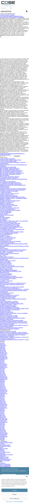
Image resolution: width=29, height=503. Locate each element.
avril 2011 (2, 413)
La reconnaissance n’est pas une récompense (10, 241)
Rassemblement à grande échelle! (8, 228)
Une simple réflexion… (5, 294)
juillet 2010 (2, 424)
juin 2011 (2, 411)
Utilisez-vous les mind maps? (7, 215)
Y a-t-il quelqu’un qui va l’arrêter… (8, 278)
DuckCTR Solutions (5, 331)
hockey (6, 153)
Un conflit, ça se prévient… (6, 267)
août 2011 (2, 409)
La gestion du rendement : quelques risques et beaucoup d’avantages (13, 299)
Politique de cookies (9, 501)
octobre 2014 (3, 366)
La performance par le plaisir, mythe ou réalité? (11, 183)
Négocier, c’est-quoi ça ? (6, 236)
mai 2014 (2, 370)
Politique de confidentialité (18, 501)
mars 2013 (2, 386)
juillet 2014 (2, 368)
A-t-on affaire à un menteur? (6, 230)
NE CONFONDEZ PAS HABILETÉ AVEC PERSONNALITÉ (10, 272)
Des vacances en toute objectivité (8, 181)
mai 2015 (2, 362)
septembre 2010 (3, 422)
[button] (27, 476)
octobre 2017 (3, 355)
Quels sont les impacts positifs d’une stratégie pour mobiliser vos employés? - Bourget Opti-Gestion (14, 334)
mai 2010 (2, 427)
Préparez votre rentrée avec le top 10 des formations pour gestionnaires (13, 165)
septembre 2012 (3, 393)
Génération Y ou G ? (5, 235)
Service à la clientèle (5, 460)
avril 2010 (2, 428)
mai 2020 (2, 343)
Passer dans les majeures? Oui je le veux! (9, 224)
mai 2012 (2, 398)
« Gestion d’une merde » (6, 192)
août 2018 (2, 346)
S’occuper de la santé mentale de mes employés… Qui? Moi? (14, 289)
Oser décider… (3, 219)
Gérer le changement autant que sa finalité (10, 225)
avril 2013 (2, 385)
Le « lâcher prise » (4, 218)
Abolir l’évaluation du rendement (8, 306)
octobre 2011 (3, 406)
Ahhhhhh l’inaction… (5, 186)
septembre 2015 (3, 358)
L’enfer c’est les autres (5, 261)
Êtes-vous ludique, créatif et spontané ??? (9, 168)
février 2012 (3, 401)
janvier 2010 (3, 431)
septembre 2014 (3, 367)
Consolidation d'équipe (5, 446)
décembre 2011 (3, 404)
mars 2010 (2, 429)
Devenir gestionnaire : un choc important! (9, 309)
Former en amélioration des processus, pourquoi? (11, 327)
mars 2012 (2, 400)
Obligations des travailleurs (6, 454)
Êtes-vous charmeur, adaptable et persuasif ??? (11, 171)
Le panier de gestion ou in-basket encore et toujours (12, 266)
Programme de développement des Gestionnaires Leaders (13, 321)
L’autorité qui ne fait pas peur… (7, 242)
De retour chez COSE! (5, 310)
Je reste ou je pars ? (4, 282)
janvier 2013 (3, 388)
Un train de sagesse (4, 279)
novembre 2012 (3, 391)
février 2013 (3, 387)
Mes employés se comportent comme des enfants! (11, 251)
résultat (18, 153)
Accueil (14, 331)
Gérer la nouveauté (4, 187)
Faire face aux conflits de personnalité (9, 316)
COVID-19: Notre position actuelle (8, 161)
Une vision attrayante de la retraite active (9, 207)
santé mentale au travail (5, 459)
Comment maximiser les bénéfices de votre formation (12, 197)
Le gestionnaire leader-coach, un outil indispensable (12, 229)
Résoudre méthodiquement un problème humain (11, 277)
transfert (9, 154)
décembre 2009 (3, 433)
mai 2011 (2, 412)
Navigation (6, 11)
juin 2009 (2, 439)
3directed (2, 332)
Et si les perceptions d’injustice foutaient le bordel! (12, 231)
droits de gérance (4, 448)
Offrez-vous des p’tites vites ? (7, 257)
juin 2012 (2, 397)
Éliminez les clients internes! (6, 319)
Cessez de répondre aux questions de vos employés (12, 286)
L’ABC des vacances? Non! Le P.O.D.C (9, 193)
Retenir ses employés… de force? (8, 260)
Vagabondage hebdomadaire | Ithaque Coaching (11, 339)
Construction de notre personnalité (8, 167)
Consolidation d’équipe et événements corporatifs (11, 320)
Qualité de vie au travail (5, 240)
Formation (12, 14)
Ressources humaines (5, 217)
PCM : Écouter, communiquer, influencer (9, 176)
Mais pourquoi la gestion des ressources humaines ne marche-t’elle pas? (14, 246)
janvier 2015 (3, 363)
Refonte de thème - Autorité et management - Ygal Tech (13, 337)
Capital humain (3, 441)
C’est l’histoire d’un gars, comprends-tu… (10, 288)
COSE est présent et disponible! (7, 158)
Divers (1, 447)
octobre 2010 (3, 421)
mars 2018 (2, 349)
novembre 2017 (3, 354)
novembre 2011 (3, 405)
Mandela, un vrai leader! (5, 203)
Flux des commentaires (5, 465)
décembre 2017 (3, 352)
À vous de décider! (4, 245)
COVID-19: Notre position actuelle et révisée (10, 160)
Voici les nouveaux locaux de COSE (8, 315)
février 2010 (3, 430)
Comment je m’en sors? (5, 264)
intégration (10, 153)
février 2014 (3, 374)
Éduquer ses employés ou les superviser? (9, 253)
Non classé (2, 453)
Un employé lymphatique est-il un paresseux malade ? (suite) (14, 308)
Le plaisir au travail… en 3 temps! (8, 276)
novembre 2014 (3, 364)
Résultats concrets (4, 458)
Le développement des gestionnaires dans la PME (11, 303)
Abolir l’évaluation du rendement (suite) (9, 302)
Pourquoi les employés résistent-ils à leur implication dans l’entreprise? (13, 179)
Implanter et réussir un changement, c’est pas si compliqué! (14, 313)
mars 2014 (2, 373)
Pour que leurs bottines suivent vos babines (10, 210)
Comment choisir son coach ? (7, 194)
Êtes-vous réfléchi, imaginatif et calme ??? (10, 169)
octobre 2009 (3, 435)
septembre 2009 (3, 436)
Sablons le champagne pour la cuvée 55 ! (9, 295)
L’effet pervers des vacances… (7, 292)
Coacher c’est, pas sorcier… (6, 239)
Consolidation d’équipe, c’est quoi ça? (9, 177)
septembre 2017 (3, 356)
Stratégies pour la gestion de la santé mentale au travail (13, 185)
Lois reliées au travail (5, 452)
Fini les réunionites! (4, 175)
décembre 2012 (3, 389)
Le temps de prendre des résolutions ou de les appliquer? (13, 249)
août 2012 (2, 394)
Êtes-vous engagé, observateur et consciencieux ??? (12, 173)
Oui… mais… (3, 255)
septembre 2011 (3, 407)
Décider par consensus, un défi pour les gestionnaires (12, 189)
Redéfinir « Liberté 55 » (5, 199)
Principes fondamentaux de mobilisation (9, 307)
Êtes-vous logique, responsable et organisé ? (10, 174)
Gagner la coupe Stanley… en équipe (9, 301)
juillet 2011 (2, 410)
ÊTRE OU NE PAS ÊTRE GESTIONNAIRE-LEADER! (14, 243)
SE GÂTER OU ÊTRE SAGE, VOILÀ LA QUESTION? (14, 221)
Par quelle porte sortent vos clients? (8, 296)
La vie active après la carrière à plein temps (10, 223)
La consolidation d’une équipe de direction (10, 182)
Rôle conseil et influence (6, 263)
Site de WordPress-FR (5, 466)
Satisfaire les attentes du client (7, 204)
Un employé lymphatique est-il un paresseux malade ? (12, 318)
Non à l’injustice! (4, 248)
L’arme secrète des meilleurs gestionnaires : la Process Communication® (12, 163)
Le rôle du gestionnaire (5, 212)
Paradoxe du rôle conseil (6, 314)
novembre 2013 (3, 378)
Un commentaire (20, 17)
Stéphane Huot (12, 17)
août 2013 (2, 380)
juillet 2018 (2, 348)
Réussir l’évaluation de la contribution (9, 195)
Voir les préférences (14, 498)
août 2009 (2, 437)
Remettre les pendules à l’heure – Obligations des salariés (13, 198)
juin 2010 (2, 425)
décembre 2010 (3, 418)
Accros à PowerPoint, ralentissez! (8, 237)
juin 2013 (2, 382)
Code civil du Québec (5, 445)
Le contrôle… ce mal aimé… (7, 252)
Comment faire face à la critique (7, 297)
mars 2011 (2, 415)
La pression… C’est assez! (6, 280)
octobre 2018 (3, 345)
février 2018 (3, 350)
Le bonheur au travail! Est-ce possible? (9, 191)
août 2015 (2, 360)
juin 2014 (2, 369)
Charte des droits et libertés (6, 442)
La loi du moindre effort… (6, 211)
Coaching (2, 14)
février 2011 (3, 416)
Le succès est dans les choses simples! (9, 233)
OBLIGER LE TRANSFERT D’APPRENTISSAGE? (13, 283)
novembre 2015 (3, 357)
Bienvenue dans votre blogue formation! (9, 328)
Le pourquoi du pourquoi (6, 206)
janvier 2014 (3, 375)
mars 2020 (2, 344)
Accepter (14, 490)
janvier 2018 (3, 351)
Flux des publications (5, 464)
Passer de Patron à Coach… (6, 269)
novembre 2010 (3, 419)
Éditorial (7, 14)
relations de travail (4, 457)
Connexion (2, 463)
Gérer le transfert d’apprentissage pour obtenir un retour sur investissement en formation (14, 326)
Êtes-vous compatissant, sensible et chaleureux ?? (11, 170)
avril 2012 (2, 399)
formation (2, 153)
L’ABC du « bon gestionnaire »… (8, 209)
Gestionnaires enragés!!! (5, 274)
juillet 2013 (2, 381)
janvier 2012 (3, 403)
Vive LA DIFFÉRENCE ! (6, 234)
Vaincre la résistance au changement (8, 270)
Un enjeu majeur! (4, 254)
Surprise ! (2, 216)
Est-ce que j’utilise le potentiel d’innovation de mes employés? (12, 285)
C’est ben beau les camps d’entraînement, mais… (11, 16)
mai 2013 (2, 383)
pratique (15, 153)
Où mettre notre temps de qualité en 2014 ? (10, 200)
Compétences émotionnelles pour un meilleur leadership (13, 188)
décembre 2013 (3, 376)
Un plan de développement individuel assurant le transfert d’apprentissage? (13, 291)
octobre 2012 (3, 392)
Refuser (14, 494)
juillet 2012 (2, 395)
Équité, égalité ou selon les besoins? (8, 222)
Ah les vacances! (4, 213)
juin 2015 (2, 361)
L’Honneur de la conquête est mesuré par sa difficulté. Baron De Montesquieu (14, 258)
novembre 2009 (3, 434)
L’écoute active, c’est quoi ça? (7, 265)
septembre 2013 (3, 379)
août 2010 (2, 423)
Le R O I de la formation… (6, 273)
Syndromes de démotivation (6, 312)
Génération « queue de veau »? (7, 201)
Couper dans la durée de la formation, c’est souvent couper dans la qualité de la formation (14, 323)
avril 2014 (2, 372)
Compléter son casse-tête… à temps (8, 304)
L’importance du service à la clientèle (8, 205)
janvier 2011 (3, 417)
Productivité (3, 455)
